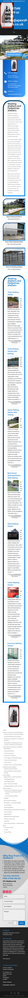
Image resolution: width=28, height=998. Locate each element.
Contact (6, 830)
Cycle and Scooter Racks (10, 760)
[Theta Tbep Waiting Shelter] (14, 240)
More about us (6, 959)
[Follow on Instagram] (10, 892)
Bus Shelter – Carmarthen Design (12, 803)
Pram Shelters (6, 775)
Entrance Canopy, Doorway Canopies (13, 734)
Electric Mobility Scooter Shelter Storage (12, 772)
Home (4, 730)
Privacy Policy (7, 832)
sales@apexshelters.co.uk (14, 94)
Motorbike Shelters (9, 751)
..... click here (12, 342)
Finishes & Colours (9, 828)
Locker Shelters (8, 812)
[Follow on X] (7, 892)
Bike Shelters (7, 749)
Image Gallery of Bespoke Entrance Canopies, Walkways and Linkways (13, 744)
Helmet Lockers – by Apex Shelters (13, 765)
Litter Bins (6, 821)
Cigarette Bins (7, 814)
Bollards (6, 798)
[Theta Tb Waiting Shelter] (14, 265)
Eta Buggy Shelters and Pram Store (13, 786)
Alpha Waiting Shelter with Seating (13, 412)
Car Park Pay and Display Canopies (13, 790)
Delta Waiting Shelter (13, 525)
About (4, 826)
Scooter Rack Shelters (9, 756)
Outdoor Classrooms (9, 819)
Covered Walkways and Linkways (12, 737)
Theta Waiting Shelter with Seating (13, 351)
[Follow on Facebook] (4, 892)
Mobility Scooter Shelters (9, 767)
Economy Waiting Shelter (14, 644)
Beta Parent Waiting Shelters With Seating (14, 475)
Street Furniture (7, 788)
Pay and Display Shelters (11, 796)
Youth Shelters (8, 805)
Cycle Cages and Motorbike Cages (13, 758)
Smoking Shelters (8, 807)
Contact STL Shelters (14, 54)
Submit (21, 923)
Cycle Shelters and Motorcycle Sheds (12, 747)
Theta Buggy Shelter (9, 782)
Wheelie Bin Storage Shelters (11, 817)
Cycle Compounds (8, 753)
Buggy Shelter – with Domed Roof (12, 777)
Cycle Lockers (7, 762)
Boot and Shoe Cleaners (10, 801)
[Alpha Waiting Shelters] (14, 215)
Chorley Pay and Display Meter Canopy (13, 793)
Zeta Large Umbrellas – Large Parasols (14, 823)
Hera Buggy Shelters (9, 779)
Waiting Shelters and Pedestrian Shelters (14, 810)
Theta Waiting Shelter (13, 293)
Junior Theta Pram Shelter (10, 784)
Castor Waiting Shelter (13, 584)
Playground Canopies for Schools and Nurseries (13, 740)
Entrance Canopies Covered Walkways (13, 733)
